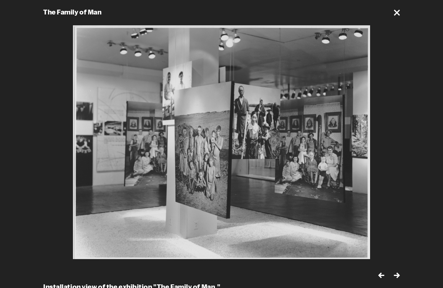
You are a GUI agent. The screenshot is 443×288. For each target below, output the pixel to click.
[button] (396, 12)
